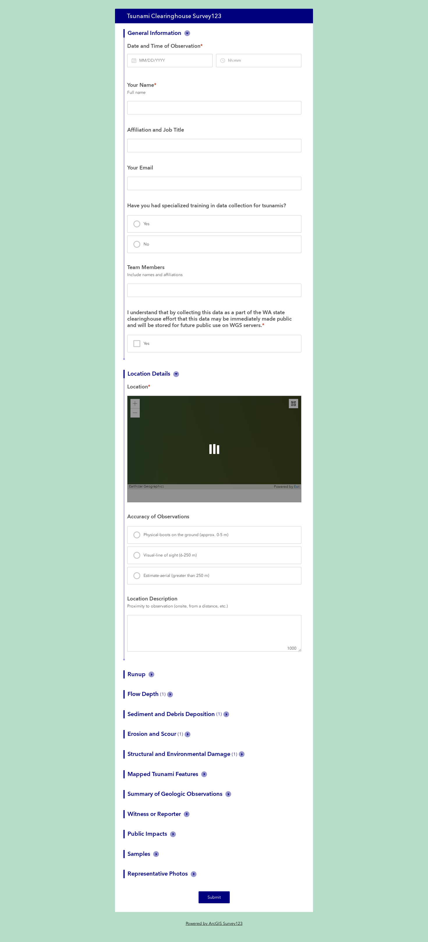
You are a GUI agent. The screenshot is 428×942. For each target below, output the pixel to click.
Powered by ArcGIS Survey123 (214, 923)
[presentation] (214, 224)
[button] (187, 33)
